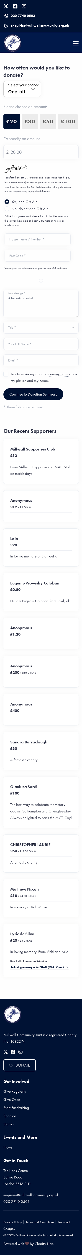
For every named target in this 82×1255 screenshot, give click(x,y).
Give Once (11, 1099)
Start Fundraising (16, 1107)
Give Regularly (14, 1091)
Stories (8, 1123)
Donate (22, 1065)
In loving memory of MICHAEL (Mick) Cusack (37, 967)
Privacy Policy (12, 1222)
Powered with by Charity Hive (28, 1243)
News (7, 1147)
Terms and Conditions (40, 1222)
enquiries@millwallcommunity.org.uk (40, 25)
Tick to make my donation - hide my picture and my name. (43, 377)
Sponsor (9, 1115)
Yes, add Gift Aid (25, 201)
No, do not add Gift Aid (30, 208)
